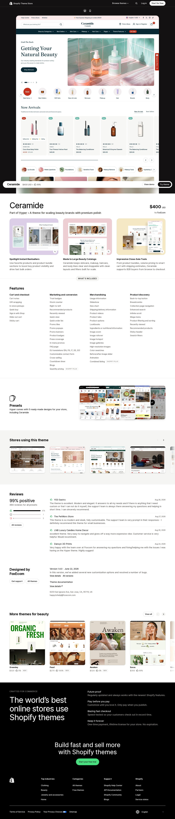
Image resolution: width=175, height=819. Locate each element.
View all (148, 614)
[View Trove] (122, 402)
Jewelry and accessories (52, 795)
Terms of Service (17, 812)
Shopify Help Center (113, 785)
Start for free (157, 3)
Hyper (23, 213)
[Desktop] (85, 11)
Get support (17, 581)
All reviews (17, 525)
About (138, 785)
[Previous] (158, 440)
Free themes (78, 790)
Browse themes (119, 3)
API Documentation (112, 790)
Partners (139, 790)
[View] (27, 460)
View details (55, 576)
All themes (32, 581)
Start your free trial (87, 762)
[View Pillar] (107, 402)
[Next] (163, 440)
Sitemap (73, 812)
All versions (68, 576)
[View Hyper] (137, 402)
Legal (137, 795)
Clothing (45, 785)
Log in (144, 3)
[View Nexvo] (92, 402)
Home (43, 799)
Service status (141, 799)
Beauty (44, 790)
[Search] (136, 3)
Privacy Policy (34, 812)
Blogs (106, 799)
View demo (149, 184)
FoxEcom (161, 212)
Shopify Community (113, 795)
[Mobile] (90, 11)
